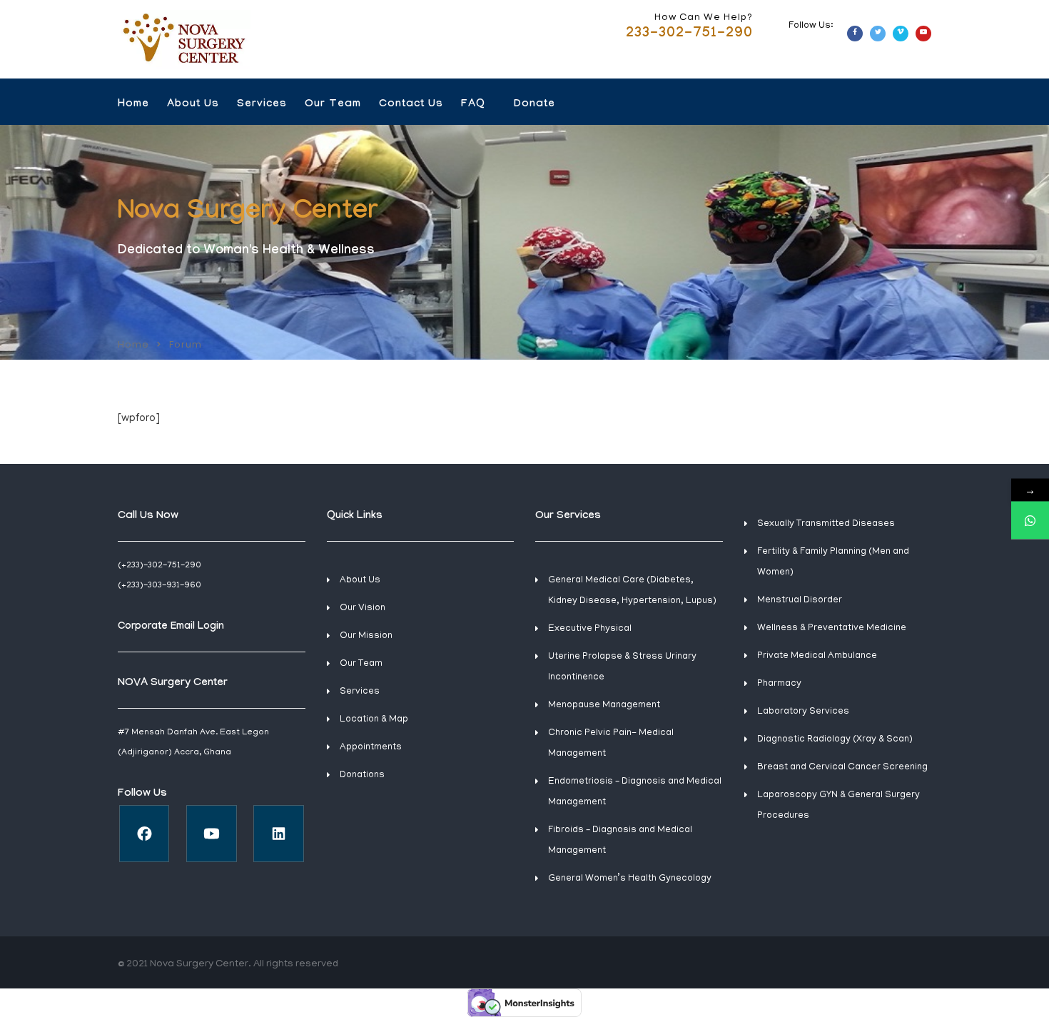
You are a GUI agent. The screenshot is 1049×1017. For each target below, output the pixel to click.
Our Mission (366, 636)
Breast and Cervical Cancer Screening (842, 767)
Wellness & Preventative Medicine (831, 628)
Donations (362, 775)
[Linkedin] (278, 833)
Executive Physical (590, 629)
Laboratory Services (803, 712)
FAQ (473, 104)
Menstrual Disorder (799, 600)
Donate (534, 104)
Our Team (333, 104)
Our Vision (362, 608)
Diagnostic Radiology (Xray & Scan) (835, 739)
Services (262, 104)
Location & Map (374, 719)
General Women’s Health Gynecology (629, 879)
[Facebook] (144, 833)
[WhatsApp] (1030, 520)
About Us (193, 104)
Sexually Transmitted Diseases (826, 524)
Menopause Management (604, 705)
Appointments (371, 747)
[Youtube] (211, 833)
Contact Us (411, 104)
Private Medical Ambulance (817, 656)
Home (133, 104)
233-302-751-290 (689, 34)
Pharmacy (779, 684)
